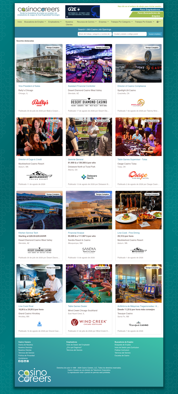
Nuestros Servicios (25, 347)
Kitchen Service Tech (28, 232)
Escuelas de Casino (122, 355)
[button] (159, 21)
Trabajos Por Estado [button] (144, 21)
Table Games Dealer (77, 306)
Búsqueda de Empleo (123, 344)
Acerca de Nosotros (25, 344)
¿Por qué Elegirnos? (74, 347)
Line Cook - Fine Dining (129, 232)
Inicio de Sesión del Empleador (78, 344)
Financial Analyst (76, 232)
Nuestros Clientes (69, 23)
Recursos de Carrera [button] (86, 21)
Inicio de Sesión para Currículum (127, 347)
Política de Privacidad (26, 355)
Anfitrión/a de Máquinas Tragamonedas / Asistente (141, 306)
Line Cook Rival (26, 306)
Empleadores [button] (54, 21)
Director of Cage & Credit (30, 159)
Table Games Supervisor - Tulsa (132, 159)
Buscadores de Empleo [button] (34, 21)
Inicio (20, 21)
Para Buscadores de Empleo (149, 14)
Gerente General (75, 159)
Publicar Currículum (122, 350)
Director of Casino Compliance (132, 85)
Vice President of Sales (29, 85)
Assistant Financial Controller (81, 85)
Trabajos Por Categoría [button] (121, 21)
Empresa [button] (103, 21)
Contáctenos (23, 358)
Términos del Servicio (26, 352)
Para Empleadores (150, 9)
